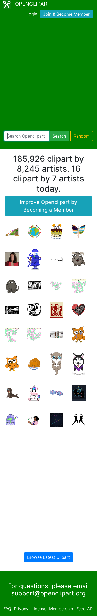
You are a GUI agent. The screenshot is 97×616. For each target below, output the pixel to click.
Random (82, 136)
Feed (81, 608)
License (39, 608)
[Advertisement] (48, 75)
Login (31, 13)
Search (59, 136)
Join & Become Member (66, 14)
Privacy (21, 608)
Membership (61, 608)
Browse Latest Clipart (48, 557)
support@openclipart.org (48, 593)
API (90, 608)
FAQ (7, 608)
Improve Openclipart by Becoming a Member (48, 206)
